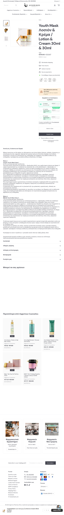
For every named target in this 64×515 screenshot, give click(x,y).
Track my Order (12, 476)
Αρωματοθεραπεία (35, 14)
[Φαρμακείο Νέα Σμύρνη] (51, 429)
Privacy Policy (12, 488)
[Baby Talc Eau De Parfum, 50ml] (12, 368)
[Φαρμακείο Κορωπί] (32, 429)
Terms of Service (12, 484)
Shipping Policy (12, 490)
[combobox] (10, 5)
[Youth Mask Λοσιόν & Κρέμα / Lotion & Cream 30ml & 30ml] (7, 289)
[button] (50, 104)
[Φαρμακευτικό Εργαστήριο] (12, 429)
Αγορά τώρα (49, 134)
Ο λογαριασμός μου (13, 497)
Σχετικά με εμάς (12, 474)
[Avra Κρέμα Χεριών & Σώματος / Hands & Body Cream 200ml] (51, 334)
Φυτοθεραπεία (52, 10)
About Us (48, 14)
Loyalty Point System (14, 482)
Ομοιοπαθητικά (28, 10)
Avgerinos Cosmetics (13, 10)
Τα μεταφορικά (55, 122)
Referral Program (12, 480)
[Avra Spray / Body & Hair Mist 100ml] (12, 334)
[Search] (16, 5)
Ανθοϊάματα (40, 10)
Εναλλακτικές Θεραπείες (19, 14)
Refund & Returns (13, 493)
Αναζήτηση (11, 495)
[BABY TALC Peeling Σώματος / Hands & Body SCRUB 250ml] (31, 368)
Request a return (12, 478)
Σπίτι (40, 20)
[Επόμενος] (6, 45)
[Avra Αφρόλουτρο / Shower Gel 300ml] (31, 334)
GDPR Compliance (13, 486)
